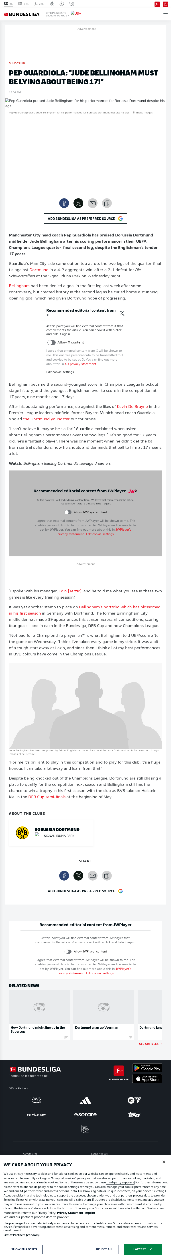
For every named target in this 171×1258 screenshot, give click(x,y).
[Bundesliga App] (157, 4)
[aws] (36, 1100)
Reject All (104, 1249)
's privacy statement (80, 364)
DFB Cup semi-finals (46, 797)
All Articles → (150, 1044)
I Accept (139, 1249)
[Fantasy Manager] (165, 4)
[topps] (134, 1114)
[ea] (134, 1100)
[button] (165, 14)
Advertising (30, 1154)
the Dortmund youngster (46, 419)
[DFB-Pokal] (52, 4)
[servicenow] (36, 1115)
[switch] (51, 342)
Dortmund (39, 270)
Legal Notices (99, 1154)
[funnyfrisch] (85, 1129)
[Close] (164, 1162)
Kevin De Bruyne (132, 407)
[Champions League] (61, 4)
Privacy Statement (70, 1213)
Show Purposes (24, 1249)
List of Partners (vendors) (21, 1235)
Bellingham (19, 286)
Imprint (89, 1213)
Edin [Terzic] (70, 591)
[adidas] (85, 1100)
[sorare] (85, 1114)
